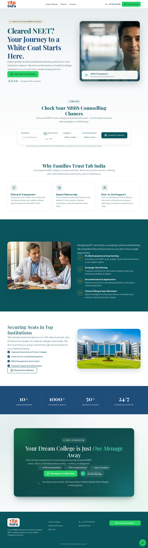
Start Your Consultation (24, 74)
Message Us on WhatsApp (62, 473)
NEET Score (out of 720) (50, 133)
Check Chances (52, 4)
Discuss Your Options (24, 370)
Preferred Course (89, 133)
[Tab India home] (11, 4)
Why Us (63, 4)
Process (73, 4)
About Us (51, 529)
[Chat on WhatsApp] (142, 542)
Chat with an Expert (126, 523)
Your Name (25, 133)
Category (67, 133)
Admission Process (55, 526)
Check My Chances (116, 135)
